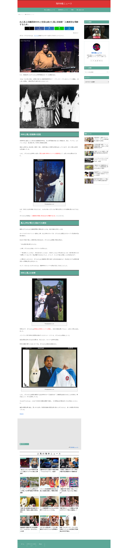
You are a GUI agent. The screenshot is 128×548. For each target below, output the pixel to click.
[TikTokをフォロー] (98, 61)
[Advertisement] (49, 430)
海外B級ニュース (96, 53)
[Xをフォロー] (91, 61)
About (40, 544)
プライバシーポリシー (31, 544)
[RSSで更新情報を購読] (102, 61)
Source (21, 413)
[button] (107, 72)
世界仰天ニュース (25, 444)
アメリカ (36, 35)
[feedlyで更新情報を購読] (100, 61)
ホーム (22, 544)
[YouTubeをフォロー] (96, 61)
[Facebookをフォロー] (93, 61)
